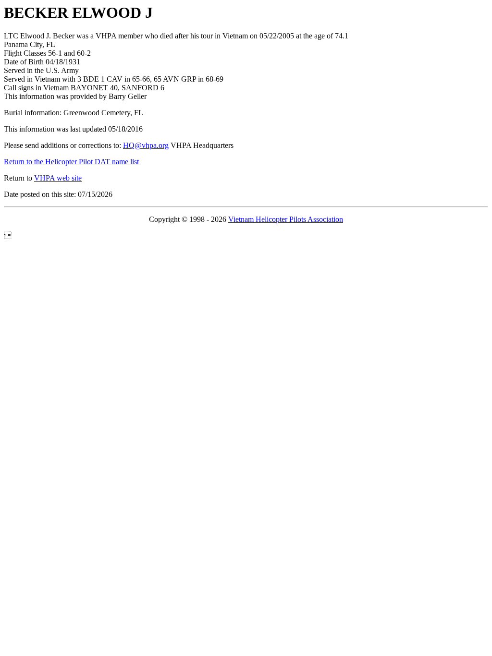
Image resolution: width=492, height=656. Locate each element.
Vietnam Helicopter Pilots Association (285, 219)
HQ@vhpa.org (146, 145)
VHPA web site (58, 178)
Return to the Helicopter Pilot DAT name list (71, 162)
